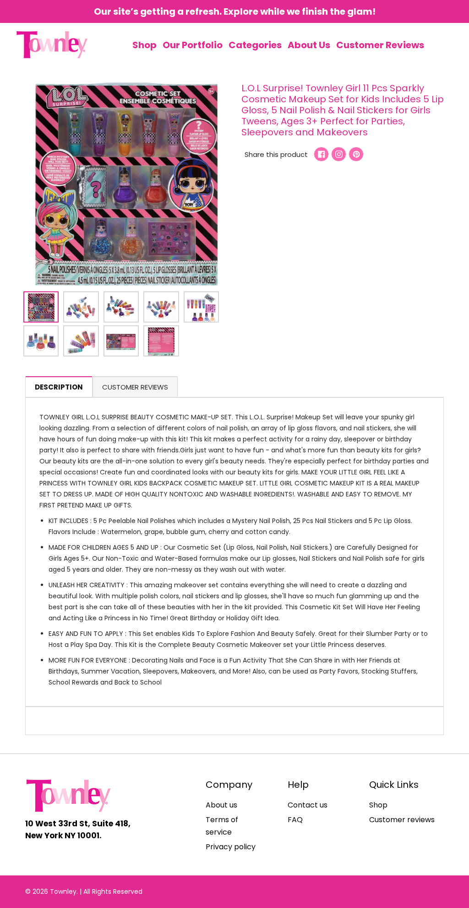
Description (59, 387)
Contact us (307, 805)
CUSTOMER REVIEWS (135, 387)
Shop (378, 805)
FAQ (295, 819)
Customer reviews (402, 819)
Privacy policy (231, 846)
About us (221, 805)
